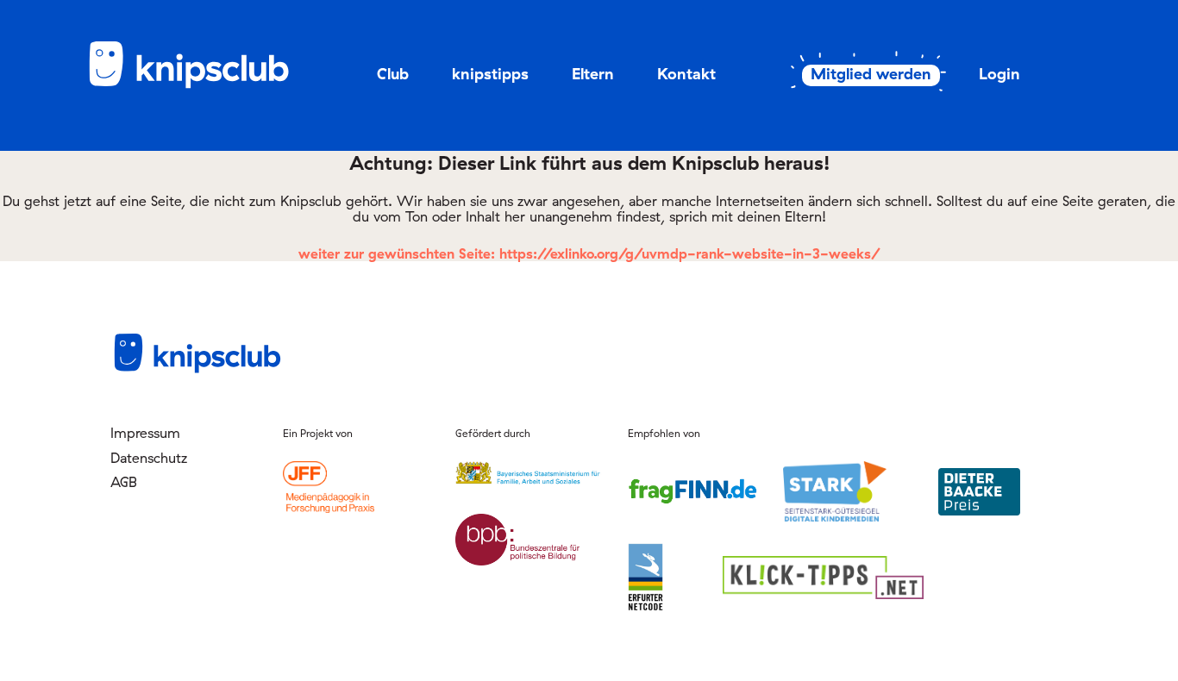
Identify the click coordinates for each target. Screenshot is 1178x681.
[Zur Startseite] (200, 85)
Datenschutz (148, 457)
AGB (123, 481)
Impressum (145, 432)
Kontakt (686, 74)
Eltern (593, 74)
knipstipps (490, 74)
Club (393, 74)
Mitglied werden (871, 74)
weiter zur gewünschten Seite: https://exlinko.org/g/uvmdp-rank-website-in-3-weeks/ (589, 253)
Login (999, 74)
